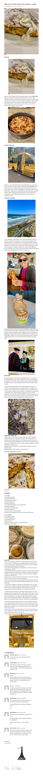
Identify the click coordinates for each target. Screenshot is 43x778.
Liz (10, 685)
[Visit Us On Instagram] (12, 769)
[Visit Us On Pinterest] (16, 769)
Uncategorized (15, 6)
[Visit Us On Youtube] (20, 769)
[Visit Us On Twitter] (18, 769)
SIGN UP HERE (7, 743)
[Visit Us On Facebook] (14, 769)
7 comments (21, 6)
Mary (5, 6)
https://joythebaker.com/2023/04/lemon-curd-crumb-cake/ (16, 449)
